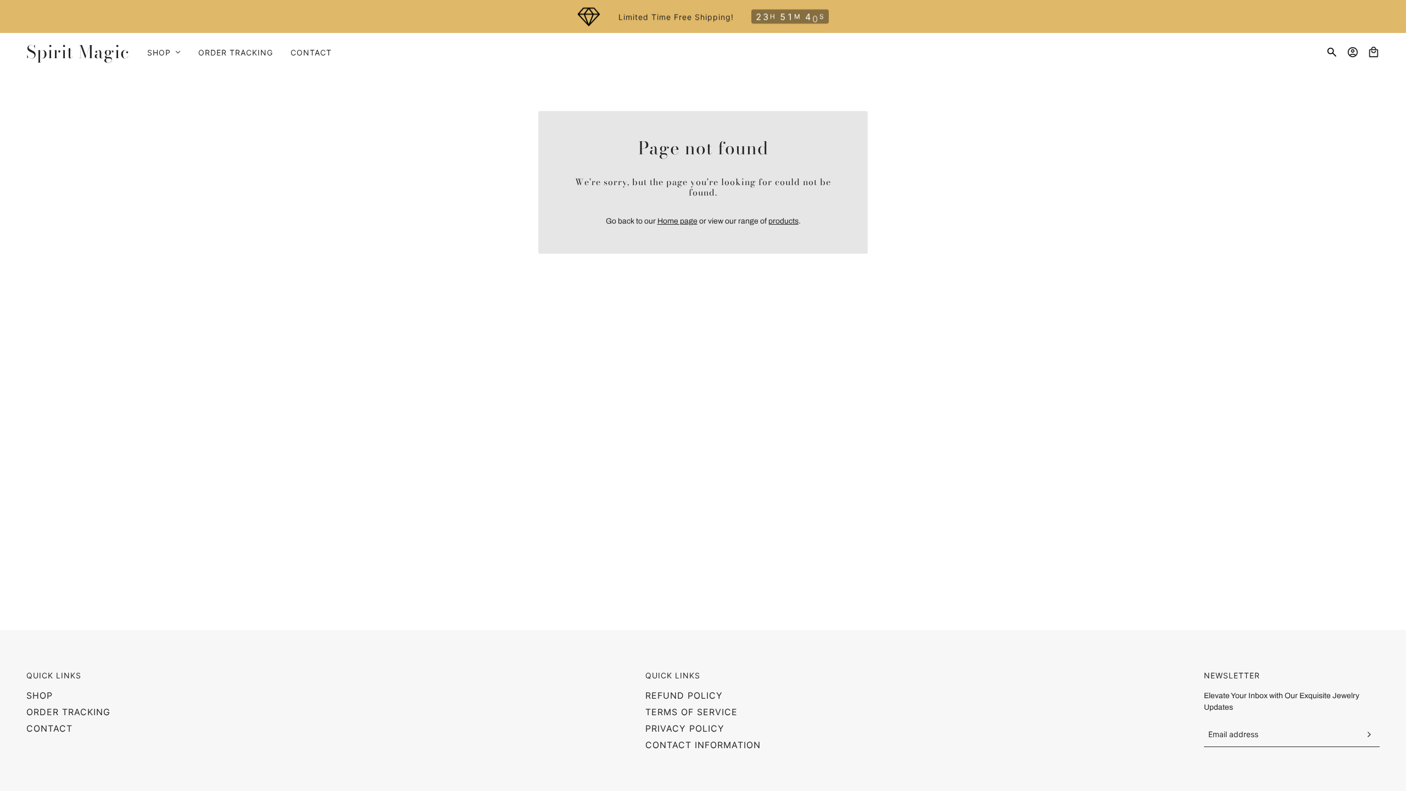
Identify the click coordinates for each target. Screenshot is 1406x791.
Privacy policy (684, 728)
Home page (677, 221)
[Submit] (1368, 734)
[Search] (1332, 52)
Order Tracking (68, 711)
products (783, 221)
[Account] (1353, 52)
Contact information (703, 744)
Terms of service (691, 711)
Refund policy (684, 695)
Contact (49, 728)
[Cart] (1374, 52)
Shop (39, 695)
